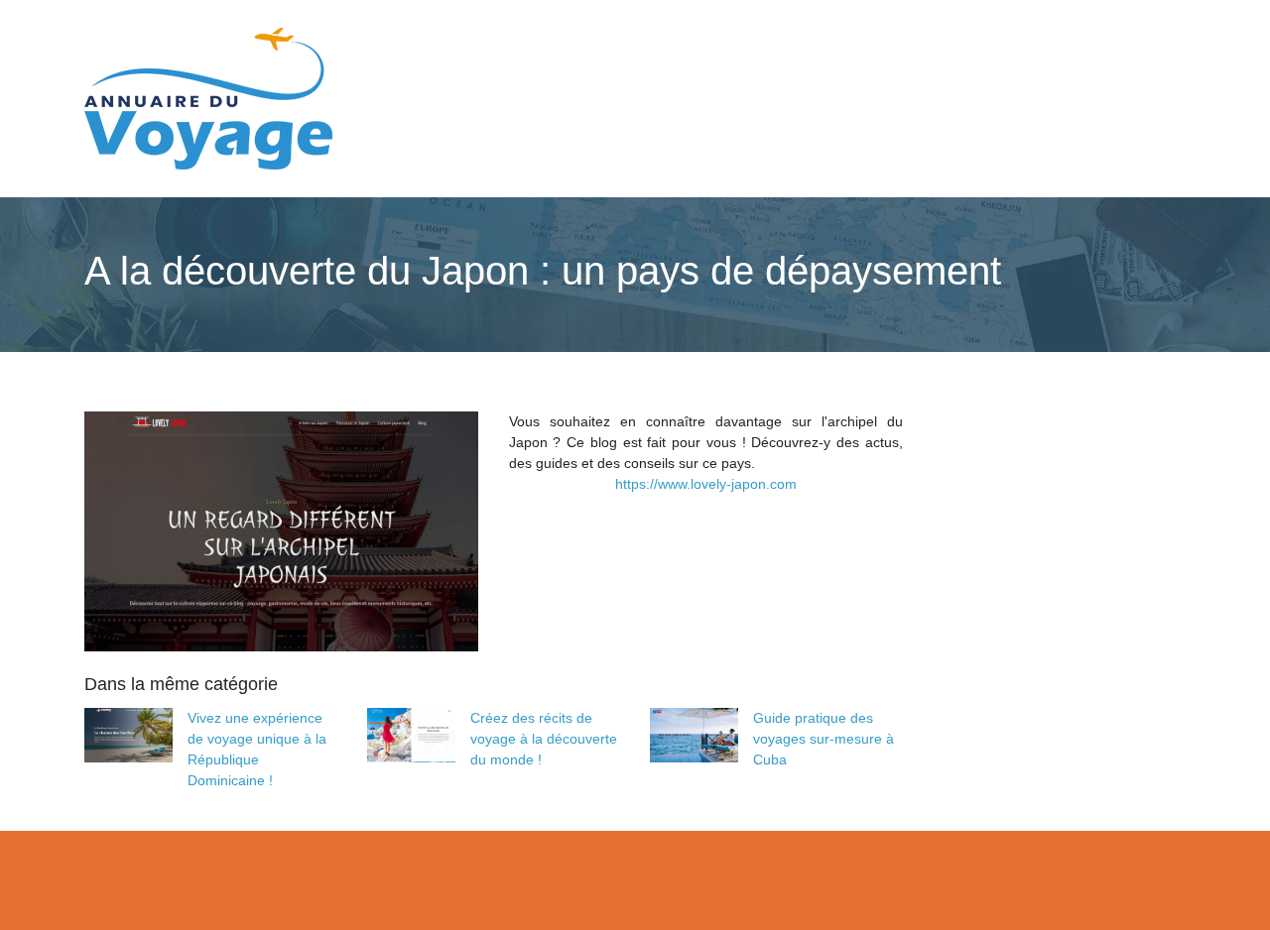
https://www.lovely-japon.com (706, 484)
